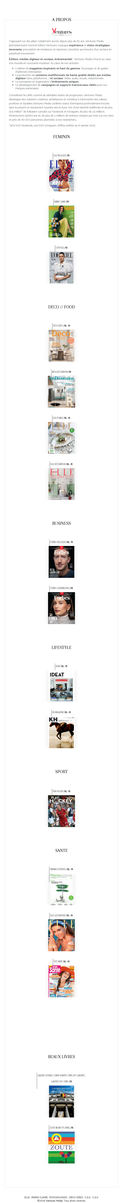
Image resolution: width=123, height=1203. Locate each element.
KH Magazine (61, 712)
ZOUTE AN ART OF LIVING (61, 1127)
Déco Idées (76, 1197)
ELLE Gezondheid (61, 915)
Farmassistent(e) (61, 869)
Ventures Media (54, 1201)
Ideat (61, 666)
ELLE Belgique (62, 155)
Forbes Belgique (61, 542)
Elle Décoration (62, 464)
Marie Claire (61, 201)
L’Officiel (61, 247)
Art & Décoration (61, 372)
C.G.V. (96, 1197)
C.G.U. (88, 1197)
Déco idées (61, 325)
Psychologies (58, 1197)
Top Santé (62, 961)
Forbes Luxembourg (61, 588)
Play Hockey (61, 791)
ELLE (27, 1197)
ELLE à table (61, 418)
